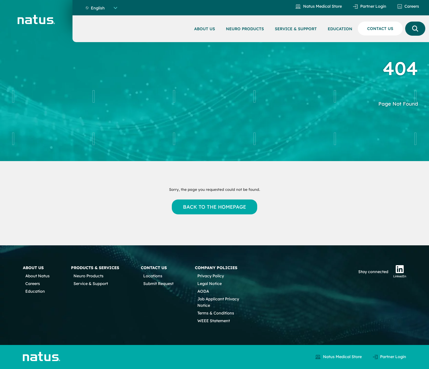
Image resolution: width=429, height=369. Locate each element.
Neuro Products (88, 275)
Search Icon (415, 29)
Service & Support (90, 283)
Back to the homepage (214, 207)
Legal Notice (209, 283)
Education (35, 291)
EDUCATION (340, 28)
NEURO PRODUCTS (245, 28)
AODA (203, 291)
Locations (152, 275)
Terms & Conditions (215, 313)
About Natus (37, 275)
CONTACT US (380, 28)
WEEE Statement (213, 320)
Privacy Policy (210, 275)
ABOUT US (204, 28)
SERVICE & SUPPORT (296, 28)
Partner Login (373, 6)
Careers (411, 6)
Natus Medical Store (322, 6)
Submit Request (158, 283)
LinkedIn (399, 276)
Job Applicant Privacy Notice (218, 302)
